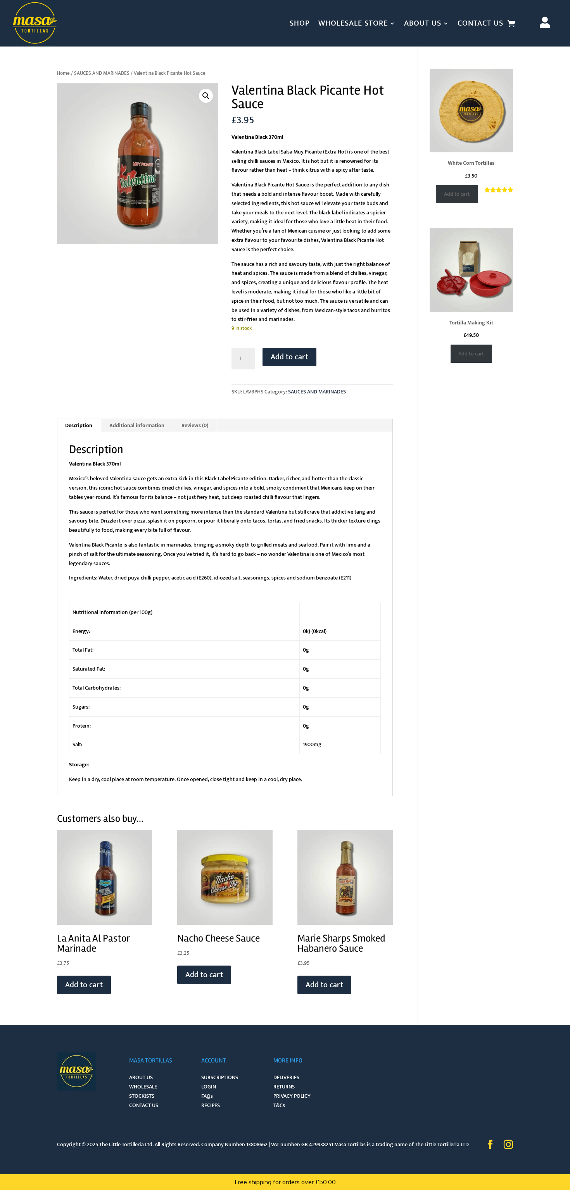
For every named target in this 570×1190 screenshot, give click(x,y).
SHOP (300, 23)
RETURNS (284, 1086)
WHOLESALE (143, 1086)
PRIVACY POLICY (292, 1096)
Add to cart (289, 357)
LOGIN (208, 1086)
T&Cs (279, 1105)
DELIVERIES (286, 1077)
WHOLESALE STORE (353, 23)
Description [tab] (78, 425)
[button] (206, 96)
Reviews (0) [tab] (194, 425)
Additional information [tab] (136, 425)
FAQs (207, 1096)
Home (63, 73)
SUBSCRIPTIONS (219, 1077)
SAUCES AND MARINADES (102, 73)
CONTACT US (480, 23)
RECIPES (210, 1105)
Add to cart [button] (84, 985)
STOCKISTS (141, 1096)
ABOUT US (422, 23)
